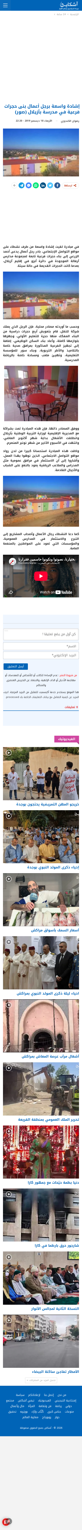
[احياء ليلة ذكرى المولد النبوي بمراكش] (41, 962)
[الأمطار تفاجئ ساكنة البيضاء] (41, 1341)
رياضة (58, 1406)
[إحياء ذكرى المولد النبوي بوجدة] (41, 836)
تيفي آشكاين (26, 1400)
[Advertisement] (41, 59)
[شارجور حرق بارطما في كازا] (41, 1215)
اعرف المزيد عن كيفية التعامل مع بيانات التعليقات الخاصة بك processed (41, 695)
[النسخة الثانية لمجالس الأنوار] (41, 1278)
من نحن (62, 1395)
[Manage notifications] (9, 1521)
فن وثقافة (45, 1406)
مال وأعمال (17, 1406)
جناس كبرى (54, 1411)
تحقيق (12, 1411)
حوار (57, 1417)
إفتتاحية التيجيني (65, 1400)
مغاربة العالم (30, 1417)
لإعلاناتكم (34, 1395)
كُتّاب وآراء (37, 1411)
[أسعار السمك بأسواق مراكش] (41, 899)
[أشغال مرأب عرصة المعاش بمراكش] (41, 1025)
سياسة (20, 1395)
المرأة (31, 1406)
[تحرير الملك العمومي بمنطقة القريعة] (41, 1088)
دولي (68, 1406)
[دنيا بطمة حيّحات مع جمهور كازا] (41, 1152)
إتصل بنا (49, 1395)
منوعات (69, 1411)
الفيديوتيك (44, 1400)
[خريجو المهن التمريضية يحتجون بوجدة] (41, 773)
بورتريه (24, 1411)
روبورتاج (46, 1417)
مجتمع (10, 1400)
